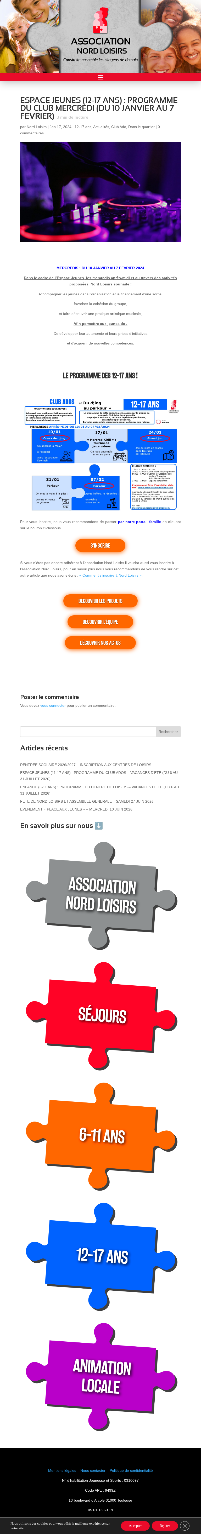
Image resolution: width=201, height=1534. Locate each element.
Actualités (101, 127)
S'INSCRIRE (100, 545)
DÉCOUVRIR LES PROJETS (100, 601)
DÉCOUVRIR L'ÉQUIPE (100, 622)
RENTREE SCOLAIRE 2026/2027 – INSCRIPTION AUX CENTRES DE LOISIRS (85, 765)
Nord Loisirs (37, 127)
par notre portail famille (139, 522)
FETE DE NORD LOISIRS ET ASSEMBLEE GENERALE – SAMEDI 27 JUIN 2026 (87, 801)
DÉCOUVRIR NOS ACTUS (100, 643)
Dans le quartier (141, 127)
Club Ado (118, 127)
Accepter (135, 1526)
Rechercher (168, 731)
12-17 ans (83, 127)
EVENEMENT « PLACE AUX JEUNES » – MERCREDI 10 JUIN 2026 (76, 809)
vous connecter (53, 705)
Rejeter (165, 1526)
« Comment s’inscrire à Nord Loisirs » (110, 575)
